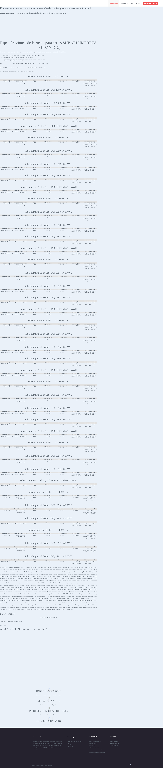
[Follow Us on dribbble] (46, 754)
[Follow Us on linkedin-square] (37, 754)
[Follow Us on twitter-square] (33, 754)
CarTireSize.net (114, 741)
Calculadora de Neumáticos (74, 741)
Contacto (70, 746)
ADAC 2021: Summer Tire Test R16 (24, 629)
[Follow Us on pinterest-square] (43, 754)
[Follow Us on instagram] (52, 754)
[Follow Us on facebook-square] (40, 754)
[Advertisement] (81, 28)
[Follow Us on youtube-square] (49, 754)
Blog (69, 744)
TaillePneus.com (114, 745)
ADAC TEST (3, 625)
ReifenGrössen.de (114, 743)
